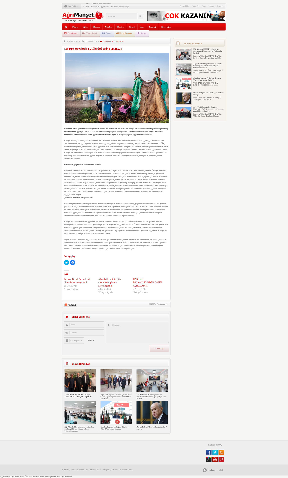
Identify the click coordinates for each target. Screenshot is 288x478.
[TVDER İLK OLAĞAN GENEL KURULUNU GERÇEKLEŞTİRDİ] (80, 391)
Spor (142, 27)
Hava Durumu (126, 33)
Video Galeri (91, 33)
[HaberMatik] (217, 470)
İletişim (220, 6)
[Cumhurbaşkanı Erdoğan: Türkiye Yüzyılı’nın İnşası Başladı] (116, 423)
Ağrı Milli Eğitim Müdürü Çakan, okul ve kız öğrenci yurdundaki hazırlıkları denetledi (116, 397)
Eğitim (85, 27)
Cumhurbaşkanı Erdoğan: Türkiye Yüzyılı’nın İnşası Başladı (114, 428)
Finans (108, 33)
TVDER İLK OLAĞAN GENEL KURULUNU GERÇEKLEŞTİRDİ (78, 396)
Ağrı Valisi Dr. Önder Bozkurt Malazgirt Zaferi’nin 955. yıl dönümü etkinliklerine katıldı (208, 109)
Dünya (75, 27)
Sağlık (143, 33)
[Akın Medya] (205, 470)
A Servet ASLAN (73, 41)
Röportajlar (166, 27)
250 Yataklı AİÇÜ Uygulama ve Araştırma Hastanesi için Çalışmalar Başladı (151, 397)
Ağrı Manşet (73, 470)
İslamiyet (120, 27)
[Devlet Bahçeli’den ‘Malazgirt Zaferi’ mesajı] (152, 423)
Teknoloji (152, 27)
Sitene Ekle (184, 6)
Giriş (204, 6)
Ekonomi (96, 27)
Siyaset (132, 27)
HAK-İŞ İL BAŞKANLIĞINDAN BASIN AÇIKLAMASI (147, 282)
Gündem (108, 27)
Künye (211, 6)
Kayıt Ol (195, 6)
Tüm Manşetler (118, 41)
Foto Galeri (72, 33)
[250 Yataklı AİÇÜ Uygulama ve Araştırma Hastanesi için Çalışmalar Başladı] (152, 391)
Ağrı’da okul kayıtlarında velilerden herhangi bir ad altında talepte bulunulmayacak (79, 429)
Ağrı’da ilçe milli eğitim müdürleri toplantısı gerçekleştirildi (110, 282)
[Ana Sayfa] (65, 27)
